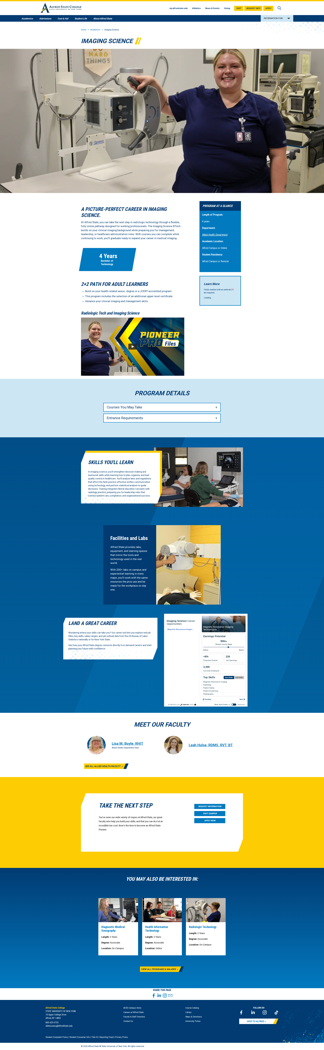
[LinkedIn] (253, 1012)
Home (83, 30)
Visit (238, 8)
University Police (192, 1021)
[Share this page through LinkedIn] (159, 995)
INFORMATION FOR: (273, 18)
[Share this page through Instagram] (165, 995)
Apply (268, 8)
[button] (132, 347)
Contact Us (128, 1021)
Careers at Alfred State (133, 1012)
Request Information (209, 806)
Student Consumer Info (79, 1037)
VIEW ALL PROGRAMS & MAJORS (158, 969)
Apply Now (209, 820)
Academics (95, 30)
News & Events (212, 8)
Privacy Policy (121, 1037)
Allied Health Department (215, 234)
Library (188, 1012)
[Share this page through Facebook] (154, 995)
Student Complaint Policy (57, 1037)
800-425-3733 (52, 1022)
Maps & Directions (193, 1017)
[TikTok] (276, 1012)
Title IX (95, 1037)
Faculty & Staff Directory (134, 1017)
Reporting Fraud (106, 1037)
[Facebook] (241, 1012)
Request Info (253, 8)
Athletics (196, 8)
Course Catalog (192, 1008)
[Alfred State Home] (61, 8)
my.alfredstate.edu (178, 8)
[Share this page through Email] (170, 995)
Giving (227, 8)
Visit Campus (210, 813)
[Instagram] (265, 1012)
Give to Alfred (255, 1021)
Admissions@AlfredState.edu (59, 1026)
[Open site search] (279, 8)
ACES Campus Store (132, 1008)
